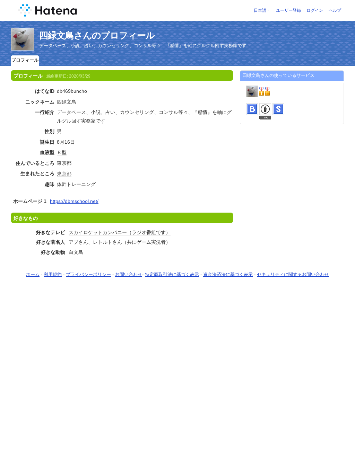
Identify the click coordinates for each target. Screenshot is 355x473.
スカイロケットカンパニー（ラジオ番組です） (120, 232)
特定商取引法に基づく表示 (172, 274)
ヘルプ (335, 10)
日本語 (260, 10)
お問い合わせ (128, 274)
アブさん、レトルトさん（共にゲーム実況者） (120, 242)
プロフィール (24, 60)
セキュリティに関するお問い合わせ (293, 274)
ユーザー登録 (288, 10)
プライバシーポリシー (88, 274)
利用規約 (53, 274)
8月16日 (66, 142)
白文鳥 (76, 252)
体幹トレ (66, 184)
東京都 (64, 163)
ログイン (314, 10)
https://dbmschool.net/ (74, 201)
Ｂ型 (62, 152)
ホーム (33, 274)
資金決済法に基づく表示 (228, 274)
